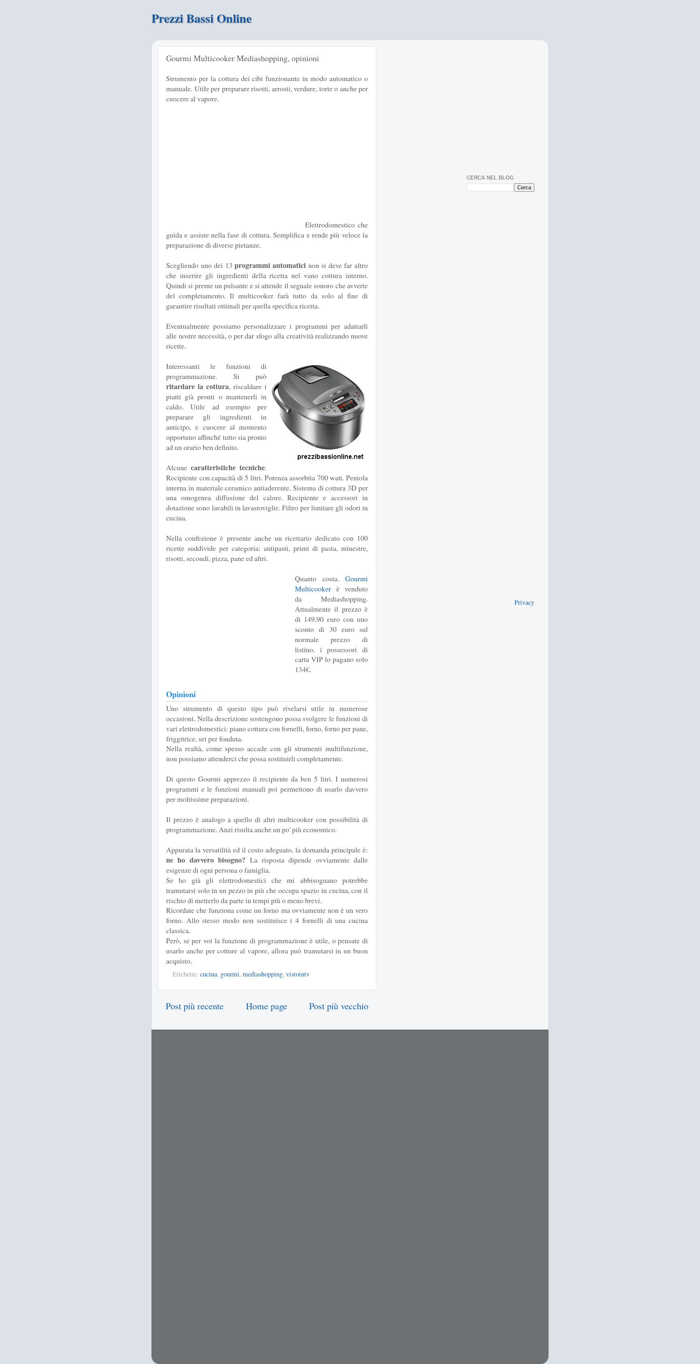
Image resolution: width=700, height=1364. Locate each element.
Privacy (524, 602)
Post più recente (195, 1006)
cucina (208, 974)
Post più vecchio (338, 1006)
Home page (266, 1006)
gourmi (229, 974)
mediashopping (263, 974)
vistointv (297, 974)
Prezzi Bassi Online (202, 18)
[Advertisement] (234, 170)
